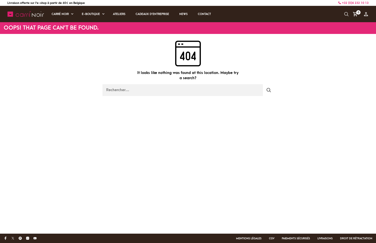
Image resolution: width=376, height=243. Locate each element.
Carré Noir (60, 14)
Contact (204, 14)
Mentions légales (249, 238)
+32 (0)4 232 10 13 (355, 3)
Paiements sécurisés (296, 238)
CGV (271, 238)
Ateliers (119, 14)
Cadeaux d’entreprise (152, 14)
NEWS (183, 14)
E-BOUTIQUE (91, 14)
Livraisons (325, 238)
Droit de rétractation (356, 238)
